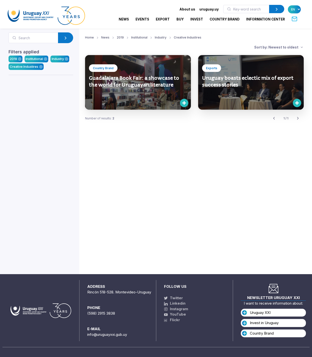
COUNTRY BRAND (225, 19)
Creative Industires (24, 66)
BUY (180, 19)
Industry (58, 59)
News (124, 19)
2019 (13, 59)
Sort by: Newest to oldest (276, 47)
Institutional (34, 59)
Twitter (176, 298)
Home (89, 37)
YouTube (177, 314)
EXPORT (163, 19)
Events (142, 19)
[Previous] (274, 118)
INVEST (196, 19)
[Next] (297, 118)
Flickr (173, 320)
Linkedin (177, 303)
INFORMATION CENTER (265, 19)
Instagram (178, 309)
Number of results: (99, 118)
